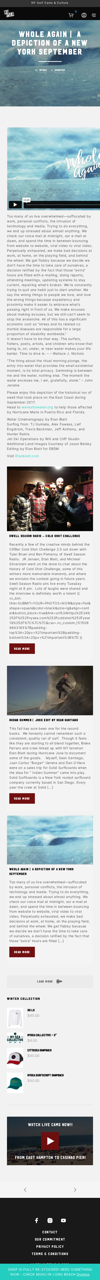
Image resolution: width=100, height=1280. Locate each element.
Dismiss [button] (83, 1274)
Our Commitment (50, 1239)
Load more (45, 981)
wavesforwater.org (37, 407)
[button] (73, 11)
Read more (22, 648)
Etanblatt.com (27, 456)
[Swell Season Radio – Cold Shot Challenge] (50, 498)
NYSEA (43, 70)
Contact (50, 1232)
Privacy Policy (50, 1246)
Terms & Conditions (50, 1253)
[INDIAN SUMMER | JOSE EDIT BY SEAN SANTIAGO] (50, 690)
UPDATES (60, 70)
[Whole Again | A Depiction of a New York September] (50, 840)
